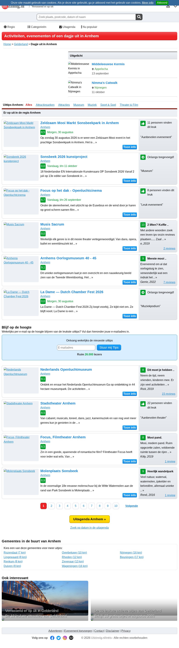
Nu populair (89, 26)
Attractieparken (45, 104)
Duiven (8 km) (12, 566)
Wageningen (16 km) (75, 566)
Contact (99, 630)
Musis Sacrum (52, 224)
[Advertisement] (33, 75)
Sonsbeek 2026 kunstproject (63, 157)
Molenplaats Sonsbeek (59, 471)
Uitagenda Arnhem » (89, 519)
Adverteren (55, 630)
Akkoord (162, 2)
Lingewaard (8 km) (15, 557)
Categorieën (38, 26)
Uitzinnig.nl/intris (101, 637)
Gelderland (21, 44)
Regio (11, 26)
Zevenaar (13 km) (73, 561)
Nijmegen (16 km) (131, 552)
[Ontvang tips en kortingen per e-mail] (71, 637)
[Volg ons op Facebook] (52, 637)
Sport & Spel (108, 104)
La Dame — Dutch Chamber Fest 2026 (71, 292)
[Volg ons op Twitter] (58, 637)
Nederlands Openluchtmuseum (66, 369)
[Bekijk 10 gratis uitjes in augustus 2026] (134, 619)
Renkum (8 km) (13, 561)
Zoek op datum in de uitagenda (89, 527)
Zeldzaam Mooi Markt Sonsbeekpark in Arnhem (79, 123)
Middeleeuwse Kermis (108, 64)
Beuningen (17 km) (132, 557)
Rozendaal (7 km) (15, 552)
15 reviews (168, 393)
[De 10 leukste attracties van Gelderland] (45, 619)
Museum (78, 104)
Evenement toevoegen (78, 630)
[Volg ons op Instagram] (65, 637)
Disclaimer (112, 630)
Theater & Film (129, 104)
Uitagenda (68, 26)
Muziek (92, 104)
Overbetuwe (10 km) (74, 552)
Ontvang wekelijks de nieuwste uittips (89, 340)
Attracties (64, 104)
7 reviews (169, 282)
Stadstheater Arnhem (58, 403)
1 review (170, 461)
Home (7, 44)
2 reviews (169, 248)
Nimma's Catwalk (104, 83)
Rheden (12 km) (72, 557)
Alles (29, 104)
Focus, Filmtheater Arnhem (63, 437)
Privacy (126, 630)
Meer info (147, 2)
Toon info (129, 147)
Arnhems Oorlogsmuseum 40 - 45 (68, 258)
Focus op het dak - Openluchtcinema (71, 190)
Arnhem (45, 127)
